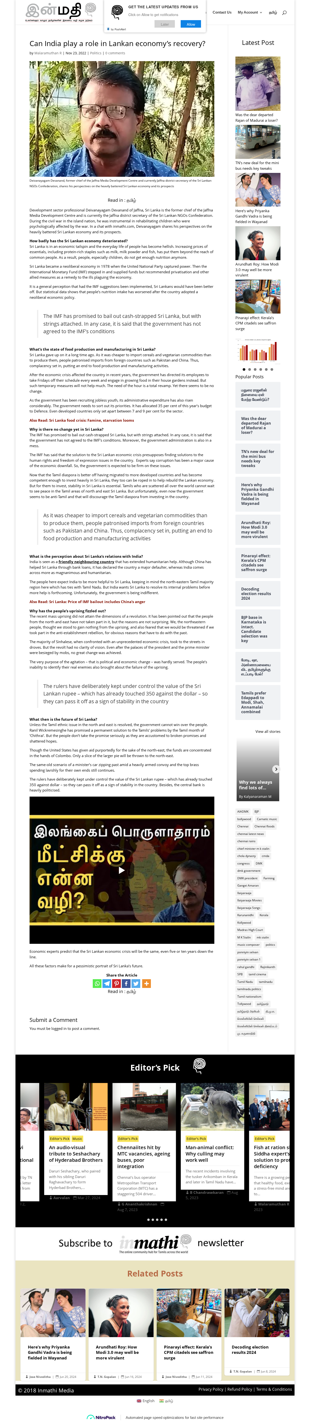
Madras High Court (250, 930)
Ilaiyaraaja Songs (248, 908)
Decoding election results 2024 (257, 1332)
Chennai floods (265, 826)
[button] (144, 1220)
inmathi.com (123, 226)
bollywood (244, 819)
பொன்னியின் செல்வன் (250, 1019)
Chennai (242, 826)
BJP (257, 811)
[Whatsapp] (97, 983)
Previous (241, 350)
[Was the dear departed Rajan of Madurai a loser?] (257, 84)
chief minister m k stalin (253, 849)
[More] (146, 983)
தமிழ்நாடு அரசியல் (248, 1011)
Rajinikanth (267, 967)
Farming (269, 878)
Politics (95, 53)
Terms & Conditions (274, 1389)
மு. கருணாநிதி (246, 1033)
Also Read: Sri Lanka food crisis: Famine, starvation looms (82, 420)
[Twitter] (136, 983)
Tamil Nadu (245, 982)
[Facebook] (126, 983)
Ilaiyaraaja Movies (249, 900)
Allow (191, 23)
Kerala (264, 915)
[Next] (276, 769)
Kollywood (244, 923)
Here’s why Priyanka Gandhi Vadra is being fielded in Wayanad (253, 216)
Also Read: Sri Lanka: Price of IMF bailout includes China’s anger (87, 601)
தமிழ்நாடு (263, 1004)
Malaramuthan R (48, 53)
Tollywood (244, 1004)
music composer (248, 945)
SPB (240, 974)
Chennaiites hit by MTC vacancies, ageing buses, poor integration (120, 1157)
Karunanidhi (245, 915)
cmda (265, 856)
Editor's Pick (36, 1138)
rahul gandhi (245, 967)
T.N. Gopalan (107, 1377)
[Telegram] (106, 983)
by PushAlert (118, 29)
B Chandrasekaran (183, 1192)
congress (243, 863)
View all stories (268, 731)
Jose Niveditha (40, 1377)
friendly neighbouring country (86, 561)
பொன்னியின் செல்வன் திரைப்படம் (257, 1026)
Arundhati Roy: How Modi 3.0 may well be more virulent (257, 269)
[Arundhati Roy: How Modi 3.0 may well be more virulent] (257, 243)
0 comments (115, 53)
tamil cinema (257, 974)
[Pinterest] (116, 983)
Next (274, 350)
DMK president (247, 878)
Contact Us (222, 12)
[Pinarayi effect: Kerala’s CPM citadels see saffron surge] (257, 297)
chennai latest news (250, 834)
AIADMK (242, 811)
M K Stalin (244, 937)
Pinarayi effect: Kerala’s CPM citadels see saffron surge (255, 323)
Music (54, 1138)
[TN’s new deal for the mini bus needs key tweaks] (257, 142)
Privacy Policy (211, 1389)
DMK (259, 863)
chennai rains (246, 841)
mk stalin (263, 937)
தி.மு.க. (270, 1011)
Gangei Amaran (248, 885)
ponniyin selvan (247, 952)
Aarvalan (38, 1197)
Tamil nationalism (249, 996)
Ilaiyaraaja (244, 893)
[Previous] (239, 769)
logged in (59, 1028)
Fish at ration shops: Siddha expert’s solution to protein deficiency (255, 1157)
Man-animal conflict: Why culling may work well (186, 1153)
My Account (248, 12)
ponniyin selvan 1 (249, 959)
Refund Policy (239, 1389)
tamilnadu (265, 982)
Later (165, 23)
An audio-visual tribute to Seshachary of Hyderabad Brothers (52, 1153)
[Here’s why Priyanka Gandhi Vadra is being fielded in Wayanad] (257, 190)
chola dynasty (246, 856)
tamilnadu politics (249, 989)
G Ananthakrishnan (116, 1204)
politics (270, 945)
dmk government (248, 871)
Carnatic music (267, 819)
